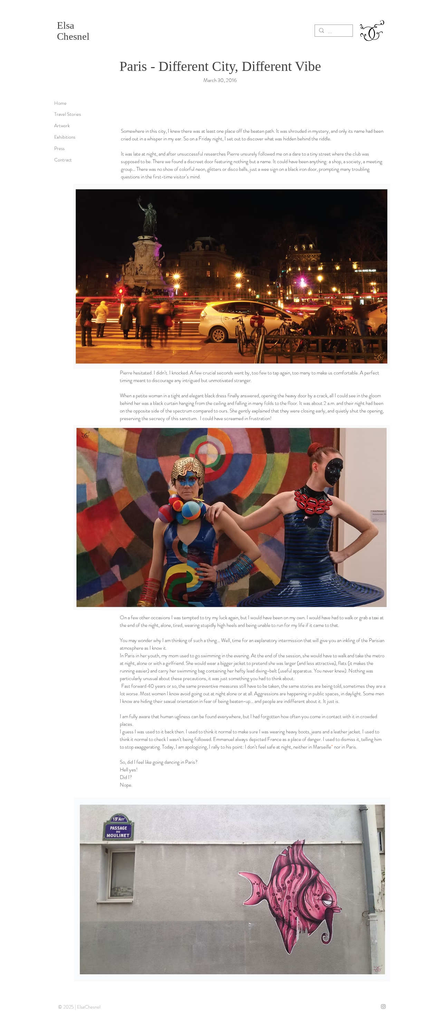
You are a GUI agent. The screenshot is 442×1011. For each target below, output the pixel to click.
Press (59, 148)
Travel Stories (67, 114)
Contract (63, 159)
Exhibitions (64, 136)
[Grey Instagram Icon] (383, 1006)
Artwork (62, 125)
